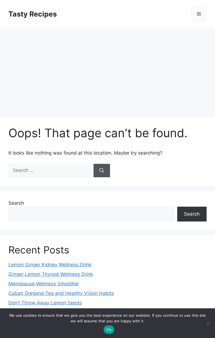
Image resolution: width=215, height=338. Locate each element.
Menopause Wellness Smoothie (43, 283)
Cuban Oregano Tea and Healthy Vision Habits (61, 293)
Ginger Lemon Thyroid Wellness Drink (50, 274)
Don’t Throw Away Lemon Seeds (45, 303)
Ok (108, 329)
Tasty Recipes (32, 14)
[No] (208, 323)
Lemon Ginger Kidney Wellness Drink (50, 264)
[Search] (102, 170)
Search (16, 203)
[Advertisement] (107, 70)
